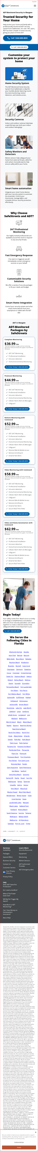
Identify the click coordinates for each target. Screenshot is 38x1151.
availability (11, 831)
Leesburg (25, 712)
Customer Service (9, 868)
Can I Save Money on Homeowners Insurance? (10, 912)
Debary (29, 676)
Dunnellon (25, 683)
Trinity (28, 824)
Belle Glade (11, 659)
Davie (24, 799)
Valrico (19, 785)
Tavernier (27, 782)
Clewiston (27, 669)
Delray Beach (18, 680)
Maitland (14, 719)
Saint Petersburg (25, 768)
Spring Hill (9, 778)
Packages (6, 854)
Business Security (9, 861)
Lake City (19, 708)
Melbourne (23, 719)
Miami (19, 722)
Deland (10, 680)
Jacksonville (14, 705)
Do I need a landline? (10, 890)
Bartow (19, 655)
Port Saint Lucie (23, 761)
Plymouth (23, 754)
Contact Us (7, 864)
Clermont (19, 669)
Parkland (14, 810)
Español (34, 1)
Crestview (16, 673)
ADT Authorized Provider (24, 865)
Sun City (29, 778)
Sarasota (26, 775)
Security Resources (25, 850)
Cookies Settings (19, 1142)
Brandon (11, 666)
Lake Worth (27, 708)
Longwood (22, 715)
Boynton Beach (14, 662)
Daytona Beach (20, 676)
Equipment (23, 854)
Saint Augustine (12, 768)
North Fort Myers (14, 733)
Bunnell (18, 666)
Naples (9, 726)
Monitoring (23, 857)
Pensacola (25, 750)
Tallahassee (12, 782)
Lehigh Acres (12, 715)
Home (4, 831)
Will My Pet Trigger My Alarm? (10, 900)
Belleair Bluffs (23, 817)
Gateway (11, 824)
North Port (26, 733)
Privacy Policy (7, 877)
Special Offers (8, 857)
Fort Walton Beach (14, 694)
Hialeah (28, 698)
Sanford (23, 771)
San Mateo (15, 771)
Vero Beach (15, 789)
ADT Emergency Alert (26, 870)
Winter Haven (21, 796)
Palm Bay (17, 740)
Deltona (27, 680)
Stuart (23, 778)
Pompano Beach (13, 757)
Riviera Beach (22, 810)
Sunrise (21, 813)
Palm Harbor (23, 743)
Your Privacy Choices (10, 872)
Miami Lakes (13, 806)
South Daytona (12, 813)
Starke (17, 778)
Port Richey (13, 761)
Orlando (27, 736)
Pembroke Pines (14, 750)
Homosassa (23, 701)
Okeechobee (18, 736)
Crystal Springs (26, 673)
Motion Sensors (24, 861)
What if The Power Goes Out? (9, 895)
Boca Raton (20, 659)
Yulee (30, 796)
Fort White (26, 694)
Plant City (15, 754)
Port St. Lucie (19, 824)
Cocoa (9, 673)
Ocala (10, 736)
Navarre (16, 726)
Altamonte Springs (15, 652)
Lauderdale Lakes (15, 803)
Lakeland (12, 712)
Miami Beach (27, 722)
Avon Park (12, 655)
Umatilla (13, 785)
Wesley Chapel (12, 792)
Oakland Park (24, 806)
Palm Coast (14, 743)
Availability (6, 850)
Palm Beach (26, 740)
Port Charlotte (25, 757)
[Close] (36, 1132)
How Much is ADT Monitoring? (9, 906)
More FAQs (7, 918)
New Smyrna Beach (19, 729)
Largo (19, 712)
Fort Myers (14, 690)
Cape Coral (26, 666)
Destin (11, 683)
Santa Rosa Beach (15, 775)
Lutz (28, 715)
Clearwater (11, 669)
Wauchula (23, 789)
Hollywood (14, 701)
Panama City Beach (24, 747)
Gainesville (11, 698)
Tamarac (28, 813)
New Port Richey (25, 726)
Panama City (11, 747)
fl (17, 831)
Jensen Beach (23, 705)
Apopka (26, 652)
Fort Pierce (23, 690)
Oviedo (10, 740)
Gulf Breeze (20, 698)
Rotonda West (16, 764)
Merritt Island (11, 722)
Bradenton (25, 662)
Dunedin (18, 683)
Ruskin (24, 764)
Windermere (11, 796)
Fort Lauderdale (26, 687)
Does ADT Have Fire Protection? (10, 886)
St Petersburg (23, 820)
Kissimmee (10, 708)
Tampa (19, 782)
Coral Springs (16, 799)
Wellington (13, 817)
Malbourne (13, 820)
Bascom (26, 655)
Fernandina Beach (12, 687)
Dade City (9, 676)
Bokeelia (28, 659)
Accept (19, 1147)
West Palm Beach (25, 792)
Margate (26, 803)
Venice (26, 785)
